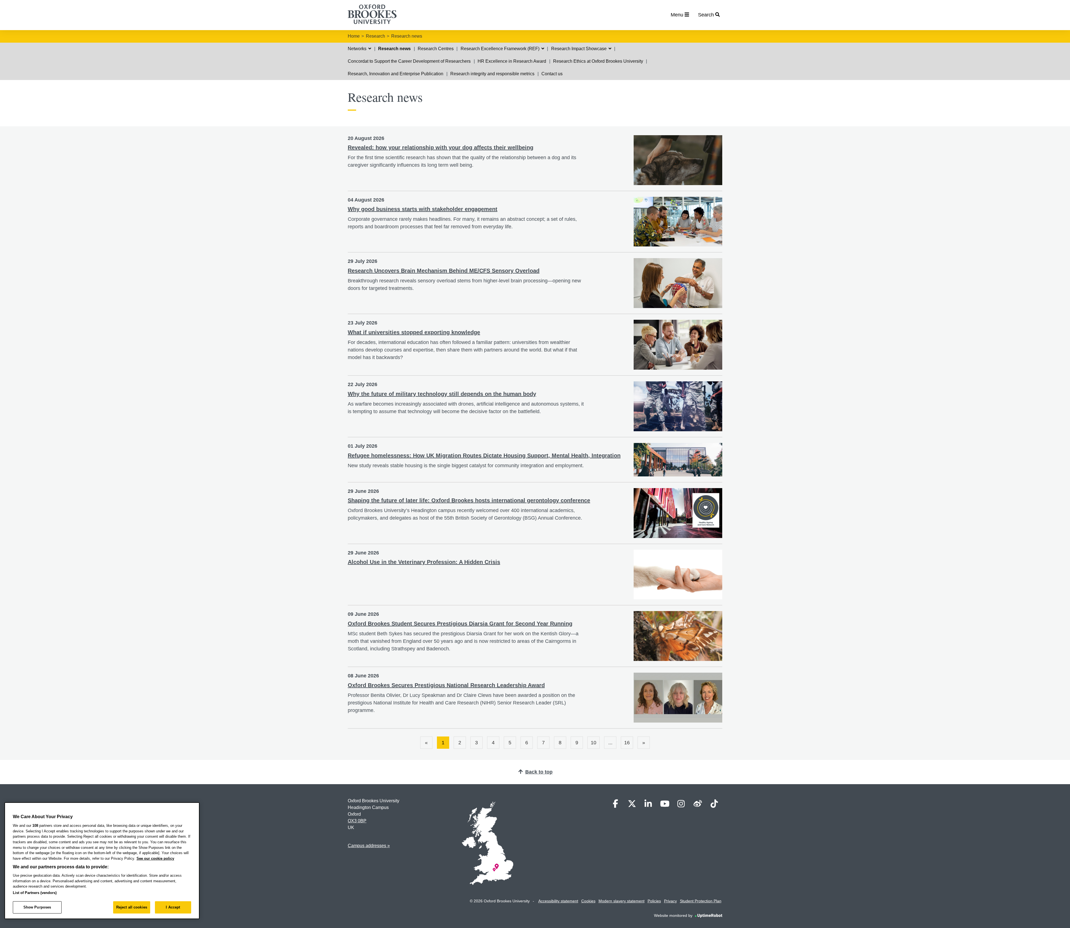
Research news (406, 36)
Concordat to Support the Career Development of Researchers (409, 61)
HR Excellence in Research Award (512, 61)
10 (593, 742)
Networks (358, 48)
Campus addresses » (369, 845)
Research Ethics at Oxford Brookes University (598, 61)
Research (375, 36)
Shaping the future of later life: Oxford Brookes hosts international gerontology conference (469, 500)
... (610, 742)
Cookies (588, 901)
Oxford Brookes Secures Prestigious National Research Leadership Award (446, 685)
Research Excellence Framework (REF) (501, 48)
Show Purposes (37, 907)
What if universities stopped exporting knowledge (414, 332)
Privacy (670, 901)
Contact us (552, 73)
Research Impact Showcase (579, 48)
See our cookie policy (155, 858)
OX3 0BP (357, 820)
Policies (654, 901)
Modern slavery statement (622, 901)
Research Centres (436, 48)
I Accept (173, 907)
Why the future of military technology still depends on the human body (442, 394)
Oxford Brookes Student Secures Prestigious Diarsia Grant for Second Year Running (460, 624)
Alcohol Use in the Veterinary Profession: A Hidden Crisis (424, 562)
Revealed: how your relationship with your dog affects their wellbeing (440, 147)
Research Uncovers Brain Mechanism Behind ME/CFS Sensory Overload (443, 271)
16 (627, 742)
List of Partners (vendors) (35, 893)
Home (354, 36)
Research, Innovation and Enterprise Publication (395, 73)
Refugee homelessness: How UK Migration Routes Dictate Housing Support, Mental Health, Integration (484, 455)
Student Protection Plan (700, 901)
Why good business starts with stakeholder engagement (422, 209)
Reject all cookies (131, 907)
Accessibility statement (558, 901)
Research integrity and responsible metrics (492, 73)
